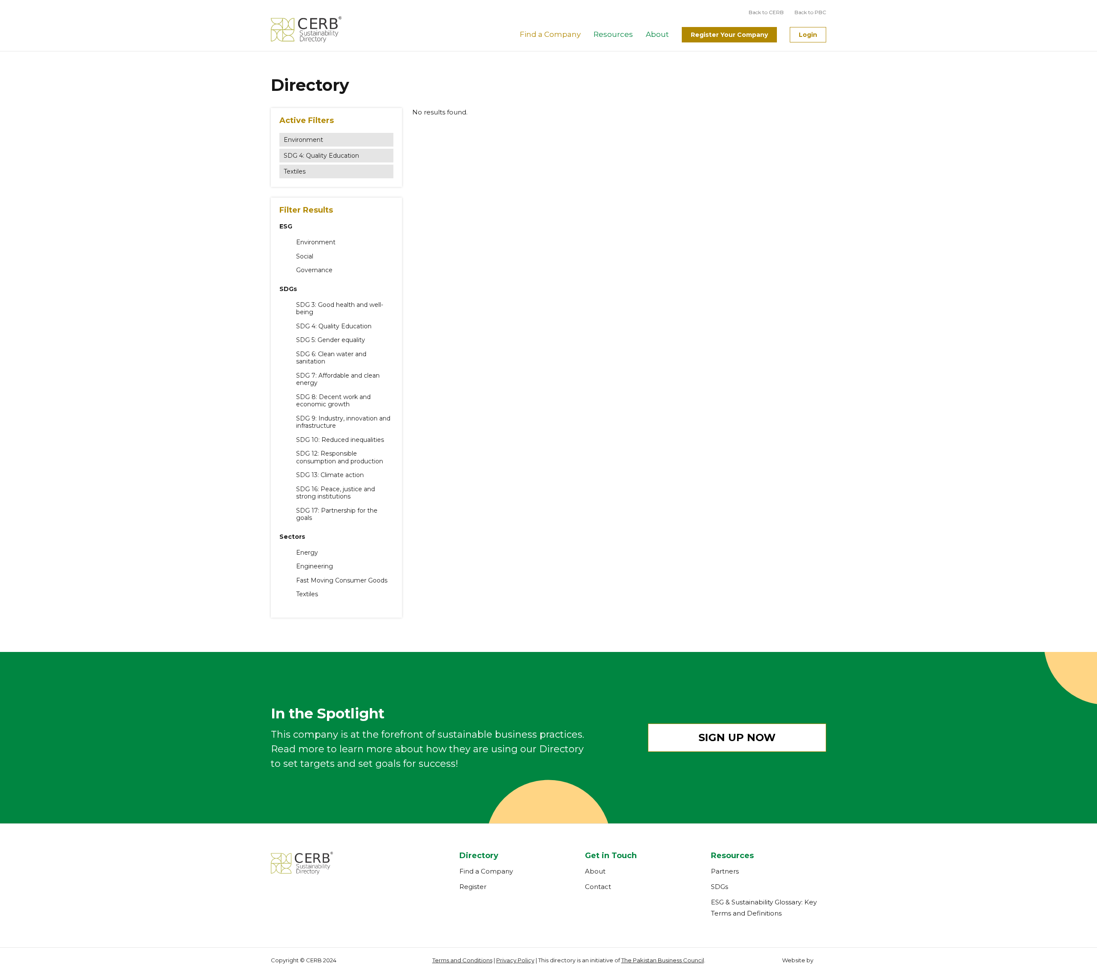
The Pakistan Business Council (662, 960)
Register (472, 887)
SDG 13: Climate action (330, 475)
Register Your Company (729, 35)
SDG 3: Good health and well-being (339, 308)
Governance (314, 270)
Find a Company (550, 34)
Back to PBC (810, 12)
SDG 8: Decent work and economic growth (333, 400)
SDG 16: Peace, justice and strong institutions (335, 493)
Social (304, 256)
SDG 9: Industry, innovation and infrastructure (343, 422)
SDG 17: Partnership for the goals (337, 514)
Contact (598, 887)
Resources (613, 34)
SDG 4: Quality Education (321, 155)
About (657, 34)
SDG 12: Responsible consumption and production (339, 457)
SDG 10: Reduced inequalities (340, 440)
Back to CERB (766, 12)
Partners (725, 871)
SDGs (719, 887)
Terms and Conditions (462, 960)
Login (808, 35)
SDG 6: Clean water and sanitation (331, 358)
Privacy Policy (515, 960)
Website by (797, 960)
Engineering (314, 566)
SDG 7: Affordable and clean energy (338, 379)
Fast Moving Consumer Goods (341, 580)
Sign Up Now (737, 737)
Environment (303, 140)
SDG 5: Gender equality (330, 340)
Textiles (295, 171)
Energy (307, 552)
